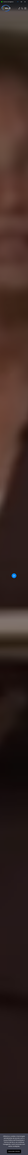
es (25, 2)
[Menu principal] (25, 8)
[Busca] (22, 8)
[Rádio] (19, 8)
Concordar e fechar (14, 1151)
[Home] (7, 8)
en (21, 2)
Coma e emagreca (8, 2)
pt (18, 2)
